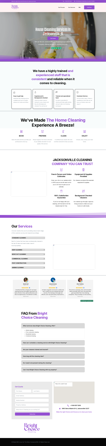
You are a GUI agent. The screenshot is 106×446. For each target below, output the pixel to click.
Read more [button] (25, 296)
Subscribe (32, 414)
